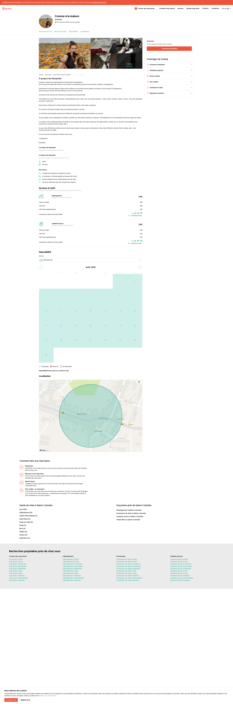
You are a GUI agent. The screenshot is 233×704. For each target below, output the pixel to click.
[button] (169, 65)
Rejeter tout (25, 700)
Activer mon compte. (99, 2)
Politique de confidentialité (48, 696)
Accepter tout (11, 700)
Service (41, 256)
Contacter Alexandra (169, 49)
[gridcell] (120, 281)
